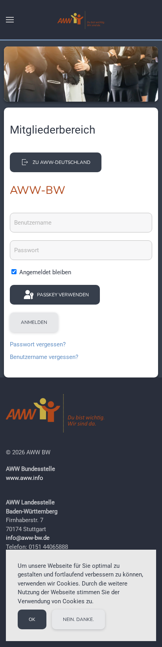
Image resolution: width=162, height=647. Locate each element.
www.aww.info (24, 478)
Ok (32, 619)
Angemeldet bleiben (44, 272)
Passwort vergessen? (38, 344)
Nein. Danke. (78, 619)
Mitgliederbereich (52, 129)
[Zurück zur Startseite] (81, 19)
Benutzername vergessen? (44, 357)
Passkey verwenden (62, 295)
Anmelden (34, 322)
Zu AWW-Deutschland (61, 162)
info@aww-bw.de (28, 537)
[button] (10, 19)
